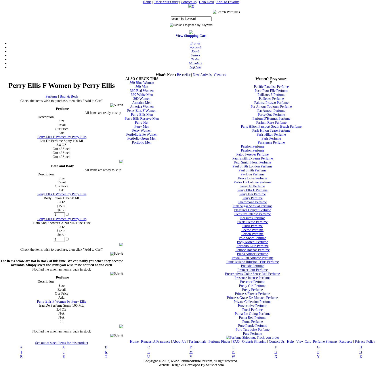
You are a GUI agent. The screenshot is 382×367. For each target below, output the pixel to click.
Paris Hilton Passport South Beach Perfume (271, 126)
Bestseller (183, 75)
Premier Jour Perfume (252, 270)
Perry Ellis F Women (141, 110)
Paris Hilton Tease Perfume (271, 130)
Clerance (220, 75)
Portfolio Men (141, 142)
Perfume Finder (219, 341)
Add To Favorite (227, 2)
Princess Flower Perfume (252, 294)
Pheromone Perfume (252, 202)
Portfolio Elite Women (141, 134)
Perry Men (141, 126)
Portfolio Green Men (141, 138)
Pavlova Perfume (252, 174)
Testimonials (197, 341)
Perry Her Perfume (252, 194)
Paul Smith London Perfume (252, 166)
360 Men (142, 86)
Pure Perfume (252, 333)
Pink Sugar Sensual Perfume (252, 206)
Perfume (51, 96)
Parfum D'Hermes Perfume (271, 118)
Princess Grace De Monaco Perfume (252, 298)
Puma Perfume (252, 321)
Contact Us (189, 2)
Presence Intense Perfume (252, 278)
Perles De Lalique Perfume (252, 182)
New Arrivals (202, 75)
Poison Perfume (252, 234)
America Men (141, 102)
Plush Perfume (252, 226)
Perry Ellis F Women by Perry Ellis (61, 137)
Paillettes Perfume (271, 98)
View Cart (303, 341)
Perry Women (141, 130)
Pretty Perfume (252, 290)
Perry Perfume (253, 198)
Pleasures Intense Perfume (252, 214)
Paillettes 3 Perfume (271, 94)
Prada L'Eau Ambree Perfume (252, 258)
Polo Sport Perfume (252, 238)
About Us (179, 341)
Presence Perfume (252, 282)
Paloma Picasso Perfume (271, 102)
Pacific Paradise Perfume (271, 86)
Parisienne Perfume (271, 142)
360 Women (141, 98)
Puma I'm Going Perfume (252, 313)
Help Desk (206, 2)
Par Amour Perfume (271, 110)
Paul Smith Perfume (252, 170)
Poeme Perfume (252, 230)
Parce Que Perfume (271, 114)
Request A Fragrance (155, 341)
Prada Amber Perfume (252, 254)
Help (290, 341)
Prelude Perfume (252, 266)
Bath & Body (69, 96)
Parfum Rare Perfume (271, 122)
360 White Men (142, 94)
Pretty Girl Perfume (252, 286)
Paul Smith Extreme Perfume (252, 158)
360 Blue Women (142, 83)
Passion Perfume (252, 146)
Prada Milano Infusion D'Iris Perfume (252, 262)
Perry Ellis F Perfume (252, 190)
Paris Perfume (271, 138)
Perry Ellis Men (142, 114)
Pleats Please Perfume (252, 222)
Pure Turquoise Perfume (252, 329)
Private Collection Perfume (252, 302)
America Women (142, 106)
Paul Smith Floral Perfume (252, 162)
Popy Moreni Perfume (252, 242)
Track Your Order (166, 2)
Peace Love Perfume (252, 178)
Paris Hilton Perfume (271, 134)
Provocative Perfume (252, 305)
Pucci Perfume (252, 309)
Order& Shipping (254, 341)
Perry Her (142, 122)
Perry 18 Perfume (252, 186)
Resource (345, 341)
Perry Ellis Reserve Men (142, 118)
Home (147, 2)
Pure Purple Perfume (252, 325)
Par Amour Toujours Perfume (271, 106)
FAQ (236, 341)
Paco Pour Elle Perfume (271, 90)
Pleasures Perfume (252, 218)
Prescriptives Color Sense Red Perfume (252, 274)
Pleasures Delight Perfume (252, 210)
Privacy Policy (365, 341)
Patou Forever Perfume (252, 154)
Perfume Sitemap (325, 341)
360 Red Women (142, 90)
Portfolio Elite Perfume (253, 246)
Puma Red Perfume (252, 317)
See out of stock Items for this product (61, 343)
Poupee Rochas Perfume (252, 250)
